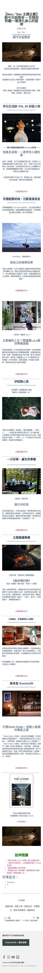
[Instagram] (8, 957)
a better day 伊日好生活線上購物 (13, 962)
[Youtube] (13, 957)
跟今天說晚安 (19, 910)
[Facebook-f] (4, 957)
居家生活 (28, 906)
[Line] (17, 957)
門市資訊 (21, 822)
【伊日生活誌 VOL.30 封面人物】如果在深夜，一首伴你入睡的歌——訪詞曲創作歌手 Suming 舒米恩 (24, 863)
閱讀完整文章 (21, 191)
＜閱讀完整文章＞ (21, 611)
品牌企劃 (9, 906)
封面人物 (18, 906)
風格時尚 (31, 910)
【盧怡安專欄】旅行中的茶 (16, 868)
